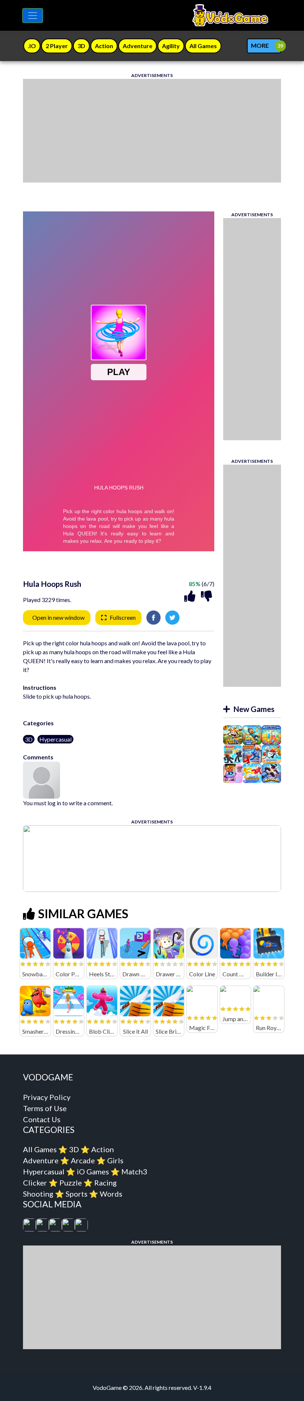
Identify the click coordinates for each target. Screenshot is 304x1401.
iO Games (93, 1171)
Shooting (38, 1193)
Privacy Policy (46, 1097)
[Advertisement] (152, 131)
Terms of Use (45, 1108)
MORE (260, 45)
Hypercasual (55, 739)
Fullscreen (123, 617)
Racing (105, 1182)
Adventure (41, 1160)
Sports (76, 1193)
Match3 (134, 1171)
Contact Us (41, 1119)
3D (29, 739)
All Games (40, 1149)
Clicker (35, 1182)
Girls (115, 1160)
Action (102, 1149)
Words (111, 1193)
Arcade (83, 1160)
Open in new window (58, 617)
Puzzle (70, 1182)
